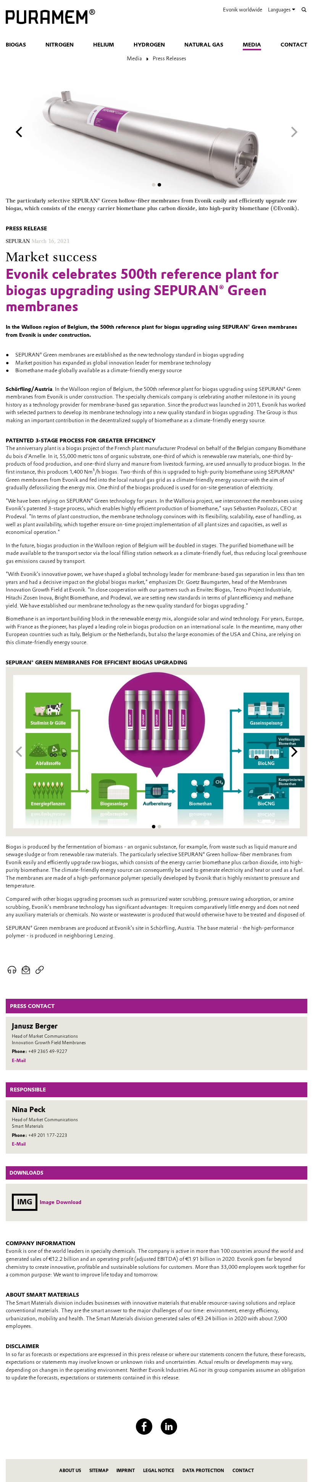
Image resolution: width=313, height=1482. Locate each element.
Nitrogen (59, 45)
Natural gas (203, 45)
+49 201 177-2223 (47, 1135)
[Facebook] (144, 1426)
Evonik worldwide (242, 9)
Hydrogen (149, 45)
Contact (294, 45)
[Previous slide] (19, 132)
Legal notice (158, 1470)
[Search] (304, 9)
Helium (103, 45)
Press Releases (169, 58)
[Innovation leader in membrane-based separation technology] (50, 17)
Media (252, 45)
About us (70, 1470)
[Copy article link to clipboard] (39, 970)
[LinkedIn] (169, 1426)
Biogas (16, 45)
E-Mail (19, 1060)
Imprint (125, 1470)
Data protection (203, 1470)
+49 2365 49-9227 (47, 1051)
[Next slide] (294, 132)
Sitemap (98, 1470)
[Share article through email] (25, 970)
